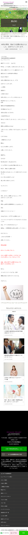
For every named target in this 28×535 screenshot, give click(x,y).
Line (23, 533)
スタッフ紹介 (4, 480)
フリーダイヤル (6, 532)
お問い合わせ (3, 522)
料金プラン (3, 489)
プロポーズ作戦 (4, 499)
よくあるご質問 (4, 515)
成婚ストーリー (4, 493)
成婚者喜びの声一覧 (5, 512)
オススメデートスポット (6, 496)
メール (15, 533)
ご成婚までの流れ (5, 486)
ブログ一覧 (3, 502)
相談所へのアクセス (5, 519)
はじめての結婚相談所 (6, 473)
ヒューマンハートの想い (6, 476)
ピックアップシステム (5, 509)
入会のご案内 (4, 483)
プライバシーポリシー (5, 525)
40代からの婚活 (4, 506)
